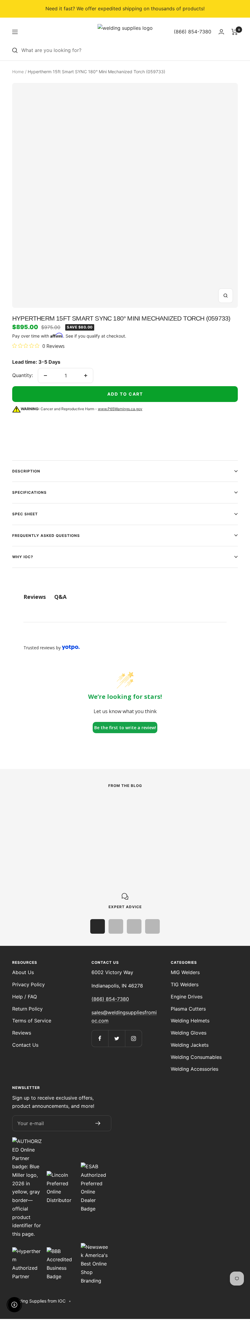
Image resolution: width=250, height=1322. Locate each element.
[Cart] (234, 32)
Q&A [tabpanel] (60, 596)
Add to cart (125, 394)
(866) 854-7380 (110, 999)
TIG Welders (184, 984)
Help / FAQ (24, 997)
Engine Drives (186, 997)
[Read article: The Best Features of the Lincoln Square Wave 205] (77, 804)
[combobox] (129, 50)
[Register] (98, 1123)
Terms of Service (31, 1021)
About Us (23, 972)
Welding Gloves (188, 1033)
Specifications (29, 492)
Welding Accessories (194, 1069)
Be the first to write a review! (125, 727)
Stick (18, 817)
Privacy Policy (28, 984)
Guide (160, 817)
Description (26, 471)
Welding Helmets (190, 1021)
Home (18, 71)
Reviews (21, 1033)
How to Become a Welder (199, 827)
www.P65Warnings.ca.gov (120, 409)
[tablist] (125, 597)
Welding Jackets (190, 1045)
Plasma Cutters (188, 1009)
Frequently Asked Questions (46, 535)
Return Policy (27, 1009)
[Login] (221, 31)
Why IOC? (22, 557)
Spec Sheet (25, 514)
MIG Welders (185, 972)
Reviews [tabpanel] (34, 596)
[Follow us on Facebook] (99, 1038)
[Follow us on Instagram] (133, 1038)
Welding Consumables (196, 1057)
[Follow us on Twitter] (116, 1038)
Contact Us (25, 1045)
